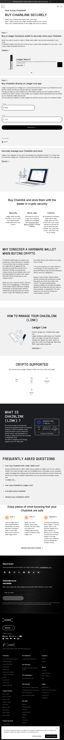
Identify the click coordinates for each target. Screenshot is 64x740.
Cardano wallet (7, 702)
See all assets (6, 712)
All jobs (44, 661)
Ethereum (47, 382)
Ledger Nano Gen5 (7, 664)
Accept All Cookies (51, 736)
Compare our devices (8, 674)
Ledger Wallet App (7, 685)
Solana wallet (6, 699)
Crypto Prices (6, 724)
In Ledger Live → (10, 479)
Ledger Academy (46, 673)
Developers (25, 720)
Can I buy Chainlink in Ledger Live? (19, 485)
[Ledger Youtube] (24, 572)
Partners (24, 722)
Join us (44, 659)
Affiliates (24, 714)
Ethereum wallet (7, 696)
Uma (16, 380)
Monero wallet (6, 707)
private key (15, 284)
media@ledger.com (45, 567)
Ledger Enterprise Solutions (29, 659)
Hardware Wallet (7, 661)
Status (23, 717)
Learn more (19, 65)
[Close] (57, 728)
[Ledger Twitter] (19, 572)
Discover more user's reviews (31, 548)
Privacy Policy (45, 692)
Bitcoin (32, 393)
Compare (5, 50)
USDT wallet (6, 710)
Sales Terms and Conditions (49, 690)
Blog (43, 678)
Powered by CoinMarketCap (46, 433)
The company (45, 675)
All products (6, 682)
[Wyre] (5, 142)
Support (24, 704)
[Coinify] (5, 138)
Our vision (44, 670)
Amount (3, 115)
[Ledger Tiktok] (34, 572)
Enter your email (9, 592)
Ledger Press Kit (26, 712)
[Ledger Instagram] (14, 572)
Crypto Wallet (6, 715)
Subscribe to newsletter (12, 598)
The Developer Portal (27, 678)
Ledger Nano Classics (8, 672)
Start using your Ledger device (30, 687)
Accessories (6, 680)
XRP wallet (5, 704)
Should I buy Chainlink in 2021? (17, 497)
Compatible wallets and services (30, 690)
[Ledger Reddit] (5, 572)
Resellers (24, 709)
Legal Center (45, 687)
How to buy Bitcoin (27, 692)
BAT (32, 382)
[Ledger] (2, 6)
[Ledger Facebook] (9, 572)
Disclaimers (45, 697)
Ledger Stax (6, 666)
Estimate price (31, 127)
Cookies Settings (37, 736)
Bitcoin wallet (6, 694)
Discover (5, 161)
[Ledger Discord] (38, 572)
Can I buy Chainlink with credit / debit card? (22, 466)
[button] (59, 64)
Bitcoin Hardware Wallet (28, 695)
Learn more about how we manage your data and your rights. (37, 604)
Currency (4, 103)
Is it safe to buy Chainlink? (15, 491)
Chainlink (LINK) (48, 421)
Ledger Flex (6, 669)
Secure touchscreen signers (10, 659)
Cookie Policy (45, 695)
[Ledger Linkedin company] (29, 572)
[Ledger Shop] (58, 6)
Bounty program (26, 707)
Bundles (5, 677)
